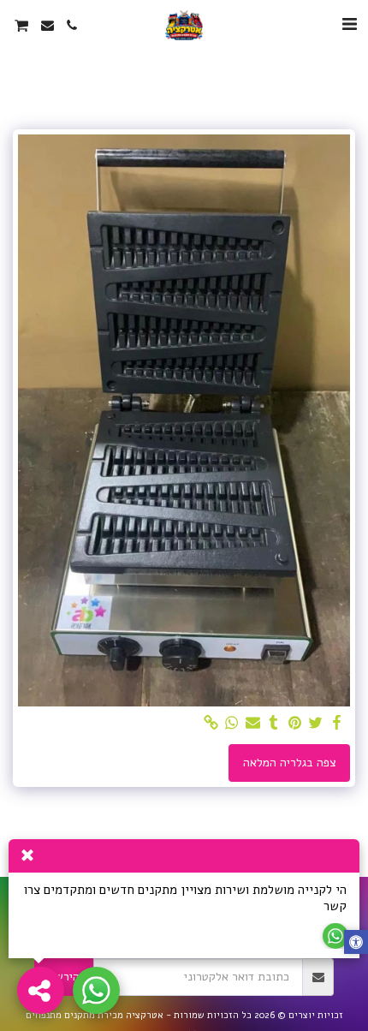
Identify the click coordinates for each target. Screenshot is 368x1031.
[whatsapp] (232, 723)
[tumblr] (274, 723)
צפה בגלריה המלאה (289, 762)
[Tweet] (315, 723)
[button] (349, 24)
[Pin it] (295, 723)
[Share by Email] (253, 723)
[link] (211, 723)
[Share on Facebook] (337, 723)
